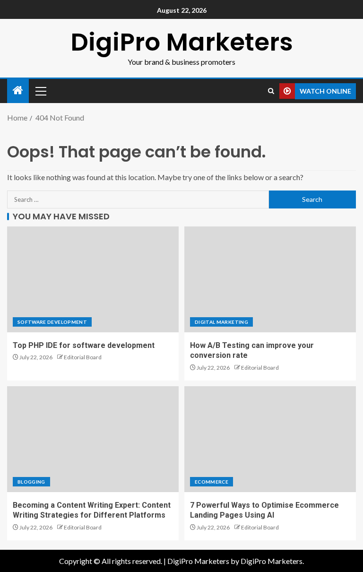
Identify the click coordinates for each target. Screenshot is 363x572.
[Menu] (40, 91)
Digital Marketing (221, 322)
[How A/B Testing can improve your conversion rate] (270, 279)
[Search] (271, 91)
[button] (40, 91)
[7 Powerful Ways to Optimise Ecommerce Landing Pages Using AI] (270, 439)
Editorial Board (83, 357)
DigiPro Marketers (181, 42)
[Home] (18, 90)
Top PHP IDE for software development (84, 345)
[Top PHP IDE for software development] (93, 279)
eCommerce (211, 482)
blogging (31, 482)
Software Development (52, 322)
